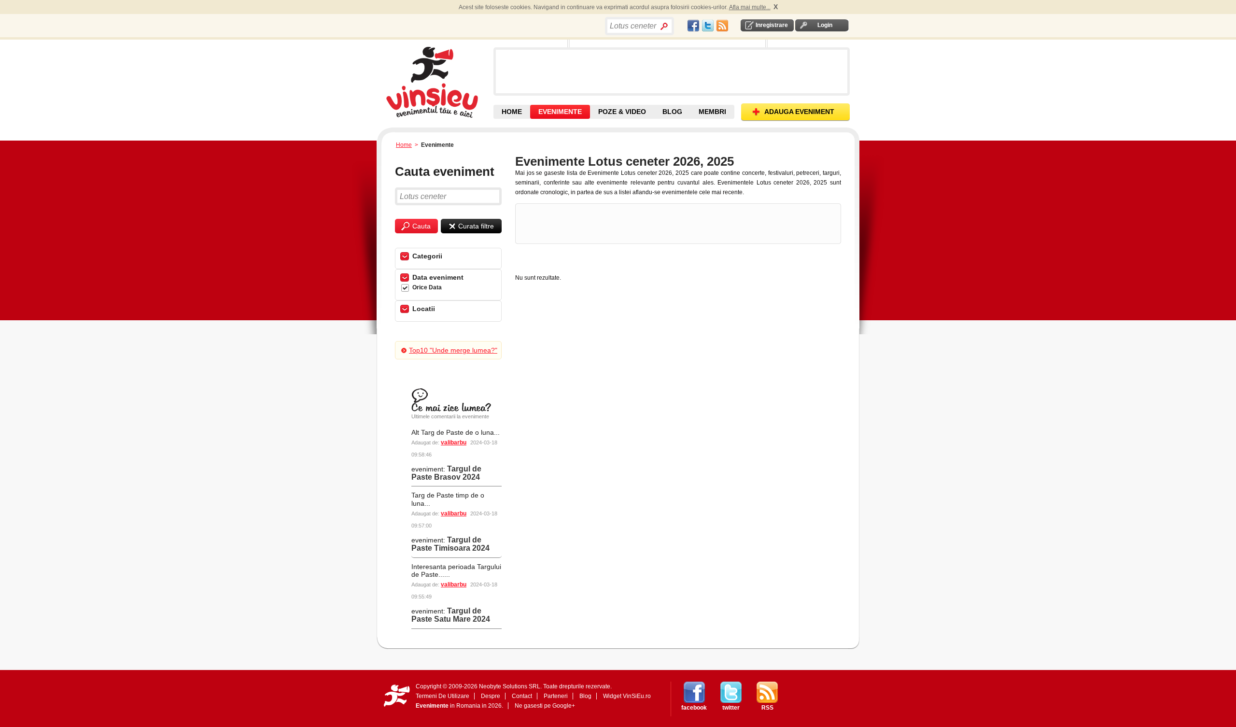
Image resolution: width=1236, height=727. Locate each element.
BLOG (672, 111)
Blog (585, 696)
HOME (512, 111)
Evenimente (432, 705)
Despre (490, 696)
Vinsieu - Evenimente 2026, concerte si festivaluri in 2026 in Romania (438, 82)
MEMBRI (712, 111)
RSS (767, 707)
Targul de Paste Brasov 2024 (446, 473)
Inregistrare (772, 25)
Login (824, 25)
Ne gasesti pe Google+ (545, 705)
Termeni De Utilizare (442, 696)
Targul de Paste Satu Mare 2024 (450, 615)
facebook (694, 707)
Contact (522, 696)
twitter (731, 707)
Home (404, 145)
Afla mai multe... (750, 7)
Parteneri (556, 696)
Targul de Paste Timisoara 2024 (450, 544)
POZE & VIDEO (622, 111)
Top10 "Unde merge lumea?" (453, 350)
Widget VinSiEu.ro (627, 696)
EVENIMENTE (560, 111)
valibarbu (453, 442)
